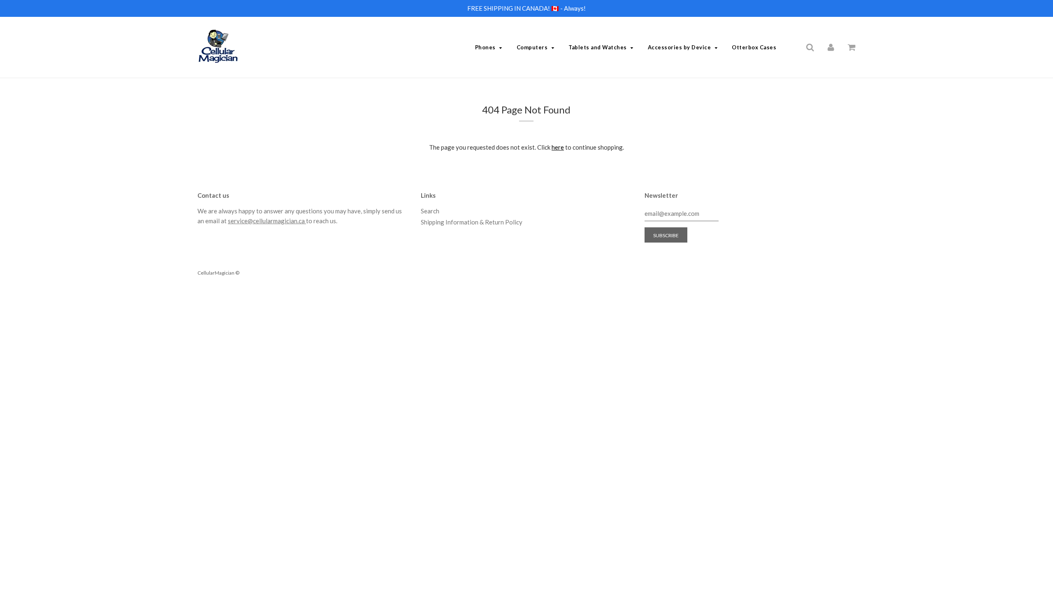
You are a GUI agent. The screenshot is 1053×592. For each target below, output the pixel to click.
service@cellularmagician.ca (267, 220)
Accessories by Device (679, 47)
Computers (532, 47)
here (558, 147)
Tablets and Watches (597, 47)
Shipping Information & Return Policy (471, 222)
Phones (485, 47)
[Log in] (831, 47)
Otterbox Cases (754, 47)
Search (430, 211)
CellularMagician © (218, 273)
